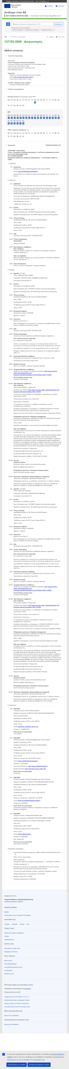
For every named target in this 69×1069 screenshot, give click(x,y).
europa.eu (27, 988)
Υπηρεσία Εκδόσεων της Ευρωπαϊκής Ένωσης (18, 899)
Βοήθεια (6, 912)
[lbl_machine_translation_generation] (28, 130)
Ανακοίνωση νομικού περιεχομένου (14, 933)
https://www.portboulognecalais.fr (38, 766)
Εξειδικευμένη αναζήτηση (32, 30)
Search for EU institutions (11, 1015)
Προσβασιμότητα (9, 939)
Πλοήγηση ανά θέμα (46, 30)
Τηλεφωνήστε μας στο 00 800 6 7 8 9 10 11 (16, 997)
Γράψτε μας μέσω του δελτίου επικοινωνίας (16, 1003)
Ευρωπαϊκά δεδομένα (10, 964)
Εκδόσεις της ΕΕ (9, 973)
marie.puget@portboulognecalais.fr (23, 77)
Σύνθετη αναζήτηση (17, 30)
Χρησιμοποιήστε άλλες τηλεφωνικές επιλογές (17, 1000)
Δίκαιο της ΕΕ (8, 960)
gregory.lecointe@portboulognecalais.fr (29, 800)
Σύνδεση (50, 6)
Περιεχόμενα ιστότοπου (11, 951)
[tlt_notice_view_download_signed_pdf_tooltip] (35, 102)
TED (5, 37)
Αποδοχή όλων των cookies (17, 1064)
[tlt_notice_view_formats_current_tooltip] (59, 145)
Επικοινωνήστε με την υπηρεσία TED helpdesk (17, 915)
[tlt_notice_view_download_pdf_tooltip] (9, 118)
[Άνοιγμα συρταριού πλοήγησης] (6, 49)
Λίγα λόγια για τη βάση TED (12, 948)
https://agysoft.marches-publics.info (35, 769)
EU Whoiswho (8, 970)
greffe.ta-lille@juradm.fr (24, 834)
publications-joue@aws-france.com (28, 726)
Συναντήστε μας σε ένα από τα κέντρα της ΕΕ (17, 1006)
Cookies (6, 936)
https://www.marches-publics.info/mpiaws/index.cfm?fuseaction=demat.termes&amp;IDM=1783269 (36, 390)
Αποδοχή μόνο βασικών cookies (39, 1064)
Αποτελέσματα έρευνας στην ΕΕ (13, 967)
